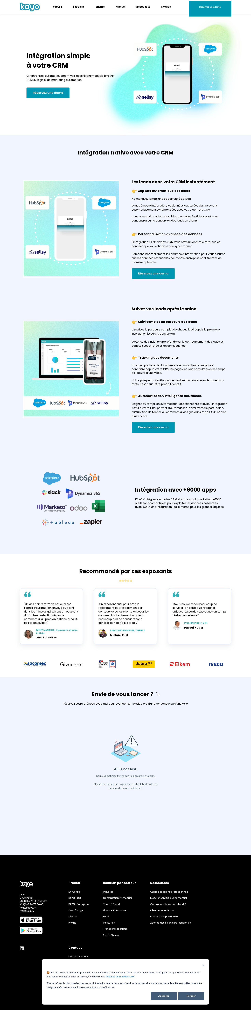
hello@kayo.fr (28, 907)
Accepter (163, 995)
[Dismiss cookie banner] (203, 966)
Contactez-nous (78, 956)
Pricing (72, 922)
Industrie (108, 891)
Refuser (191, 995)
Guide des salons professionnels (169, 891)
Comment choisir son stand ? (168, 904)
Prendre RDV (27, 911)
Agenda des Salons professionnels (170, 922)
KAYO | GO (74, 898)
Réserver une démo (162, 910)
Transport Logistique (115, 928)
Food (106, 916)
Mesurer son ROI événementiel (168, 898)
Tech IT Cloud (111, 904)
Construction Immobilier (117, 898)
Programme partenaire (164, 916)
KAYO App (74, 891)
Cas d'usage (75, 910)
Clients (72, 916)
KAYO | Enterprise (78, 904)
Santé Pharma (111, 935)
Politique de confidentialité (120, 976)
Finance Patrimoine (114, 910)
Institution (109, 922)
